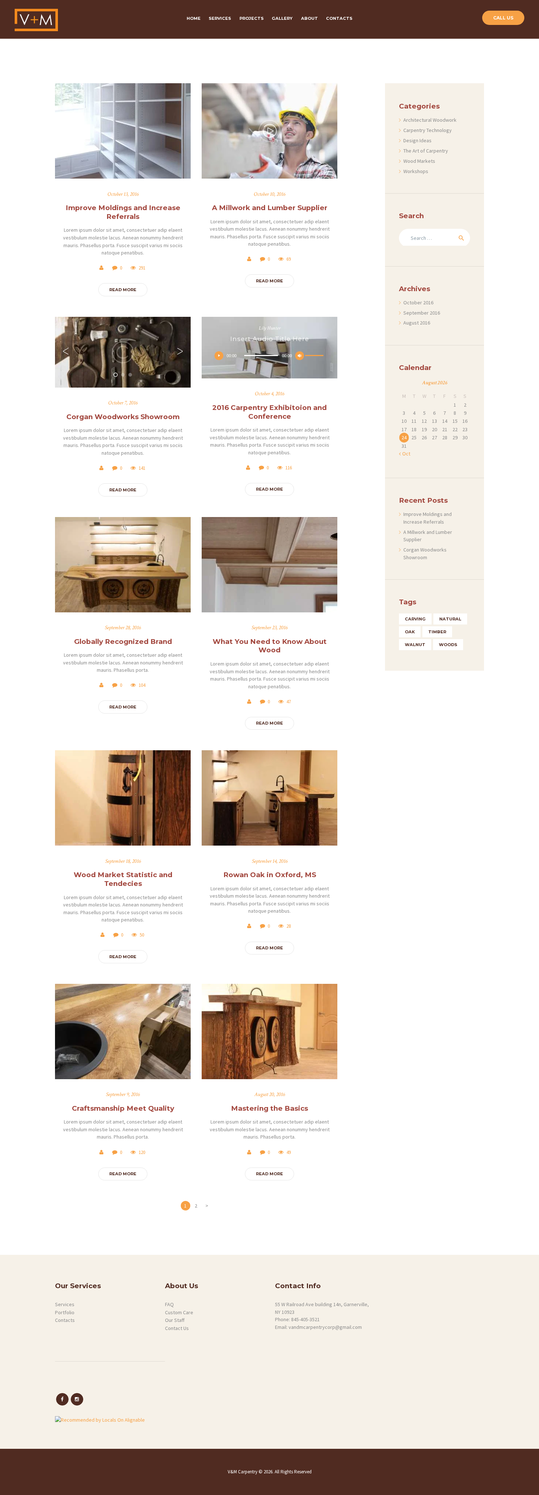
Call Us (503, 18)
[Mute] (299, 355)
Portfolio (64, 1312)
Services (64, 1304)
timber (437, 631)
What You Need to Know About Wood (270, 646)
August (416, 322)
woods (448, 644)
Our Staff (174, 1320)
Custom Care (179, 1312)
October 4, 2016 (269, 393)
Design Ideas (417, 140)
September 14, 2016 (269, 861)
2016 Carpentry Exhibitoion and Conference (269, 412)
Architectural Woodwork (429, 120)
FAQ (169, 1304)
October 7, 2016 (123, 402)
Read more (122, 289)
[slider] (315, 356)
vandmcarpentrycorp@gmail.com (325, 1327)
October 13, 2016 (123, 194)
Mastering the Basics (269, 1108)
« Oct (404, 453)
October (418, 302)
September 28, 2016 (123, 627)
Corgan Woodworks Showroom (123, 417)
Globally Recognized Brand (123, 641)
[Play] (218, 355)
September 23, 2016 (269, 627)
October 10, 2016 (269, 194)
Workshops (415, 171)
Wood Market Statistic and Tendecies (123, 879)
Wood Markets (419, 161)
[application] (269, 356)
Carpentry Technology (427, 130)
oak (410, 631)
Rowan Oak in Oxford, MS (269, 875)
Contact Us (177, 1328)
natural (450, 619)
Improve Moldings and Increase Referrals (123, 212)
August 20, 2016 (269, 1094)
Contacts (65, 1320)
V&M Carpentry (243, 1472)
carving (415, 619)
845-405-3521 (305, 1319)
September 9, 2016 (123, 1094)
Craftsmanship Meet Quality (123, 1108)
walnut (415, 644)
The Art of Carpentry (425, 150)
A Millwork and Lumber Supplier (269, 208)
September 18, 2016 (123, 861)
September (421, 312)
